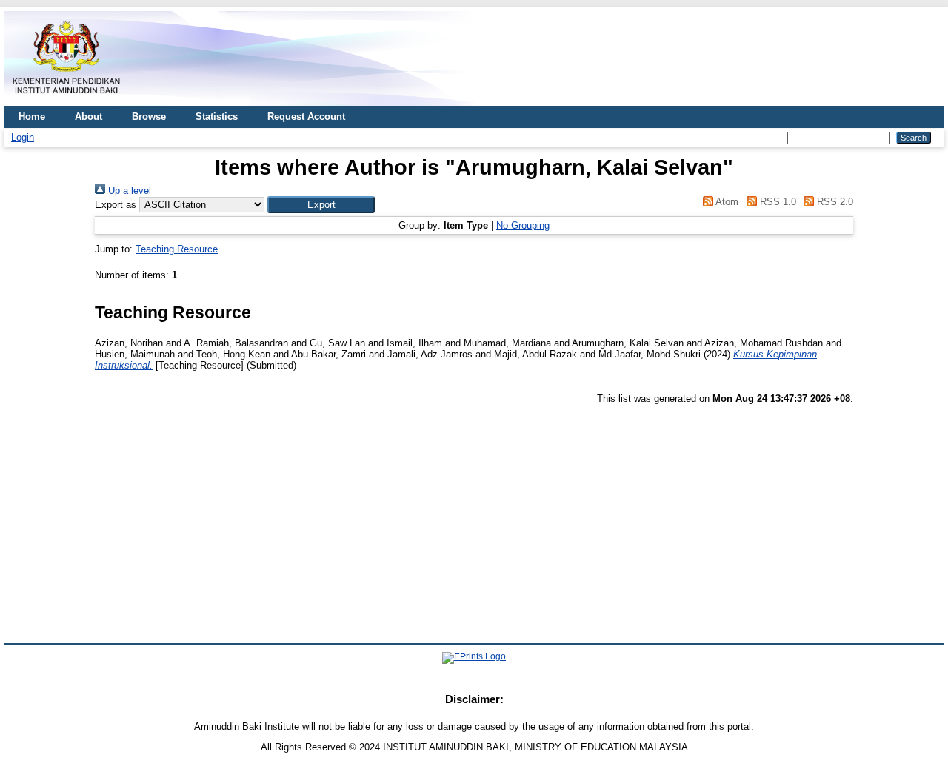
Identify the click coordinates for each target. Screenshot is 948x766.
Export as (115, 204)
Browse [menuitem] (149, 116)
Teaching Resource (177, 249)
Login (22, 137)
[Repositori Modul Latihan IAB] (67, 100)
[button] (321, 204)
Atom (725, 201)
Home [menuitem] (32, 116)
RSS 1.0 (776, 201)
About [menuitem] (88, 116)
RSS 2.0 (833, 201)
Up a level (128, 190)
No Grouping (523, 225)
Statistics (217, 116)
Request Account (306, 116)
